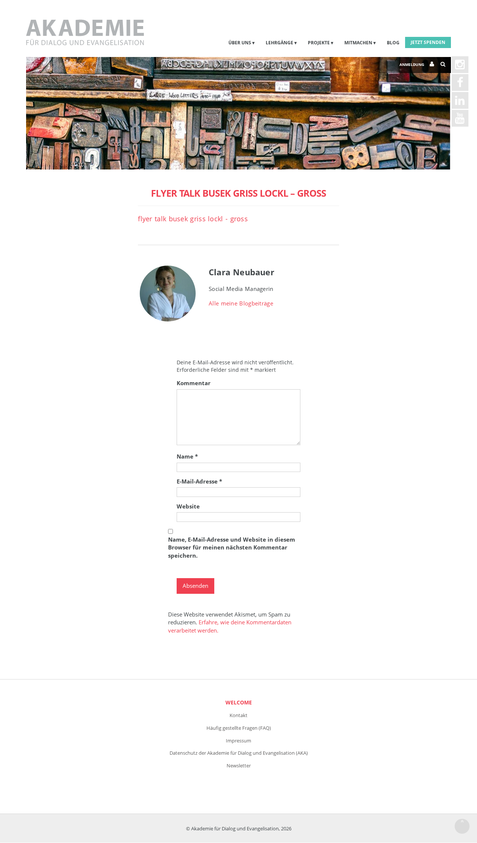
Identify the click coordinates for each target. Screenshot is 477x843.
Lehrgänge (279, 42)
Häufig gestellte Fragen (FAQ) (238, 728)
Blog (393, 42)
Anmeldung (411, 64)
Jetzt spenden (428, 42)
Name (187, 456)
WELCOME (238, 702)
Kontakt (238, 715)
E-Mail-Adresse (199, 481)
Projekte (319, 42)
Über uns (239, 42)
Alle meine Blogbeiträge (241, 303)
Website (188, 506)
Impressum (238, 740)
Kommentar (194, 383)
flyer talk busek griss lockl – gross (238, 193)
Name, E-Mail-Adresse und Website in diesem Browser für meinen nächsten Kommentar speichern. (231, 547)
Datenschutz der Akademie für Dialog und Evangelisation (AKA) (239, 752)
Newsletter (239, 765)
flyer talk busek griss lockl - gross (193, 218)
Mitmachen (358, 42)
